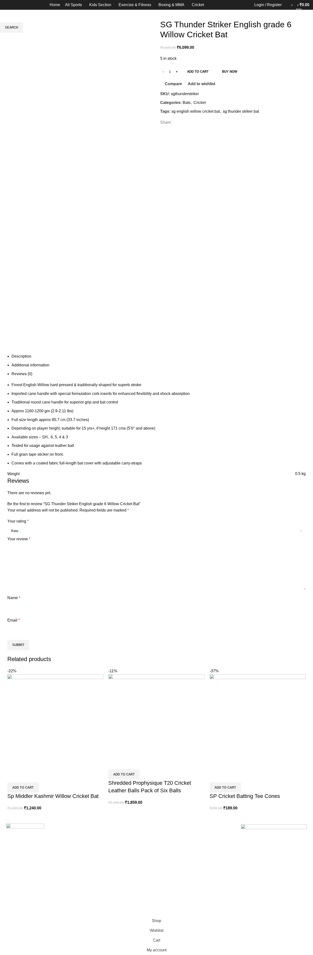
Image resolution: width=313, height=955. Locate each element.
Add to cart (198, 71)
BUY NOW (229, 71)
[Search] (286, 5)
